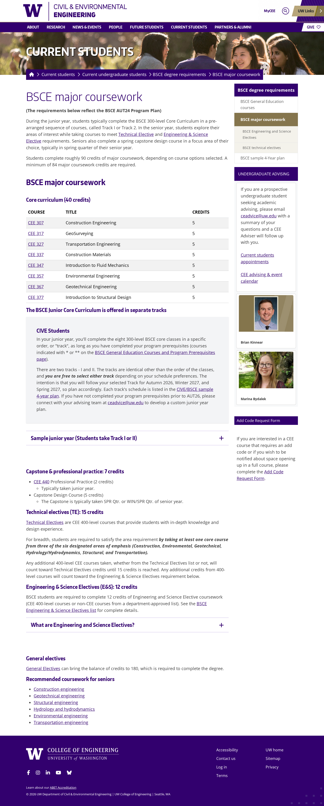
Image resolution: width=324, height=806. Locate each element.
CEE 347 (36, 265)
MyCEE (269, 11)
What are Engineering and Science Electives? (82, 624)
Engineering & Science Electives (62, 586)
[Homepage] (30, 74)
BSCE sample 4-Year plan (263, 158)
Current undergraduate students (114, 74)
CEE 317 (36, 233)
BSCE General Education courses (262, 104)
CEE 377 (36, 297)
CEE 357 (36, 276)
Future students (146, 27)
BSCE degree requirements (179, 74)
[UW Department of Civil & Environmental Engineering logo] (127, 11)
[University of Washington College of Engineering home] (72, 755)
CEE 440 (41, 482)
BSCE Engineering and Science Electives (267, 134)
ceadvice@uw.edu (125, 402)
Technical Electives (45, 522)
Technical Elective (136, 134)
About (33, 27)
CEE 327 (36, 244)
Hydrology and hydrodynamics (64, 709)
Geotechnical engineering (59, 696)
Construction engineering (59, 689)
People (115, 27)
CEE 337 (36, 254)
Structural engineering (56, 702)
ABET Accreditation (63, 787)
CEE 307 (36, 222)
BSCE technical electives (262, 147)
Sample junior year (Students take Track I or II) (84, 438)
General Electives (43, 668)
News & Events (87, 27)
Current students (189, 27)
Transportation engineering (61, 722)
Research (56, 27)
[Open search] (285, 11)
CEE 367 (36, 286)
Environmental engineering (61, 716)
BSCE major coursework (236, 74)
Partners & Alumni (233, 27)
